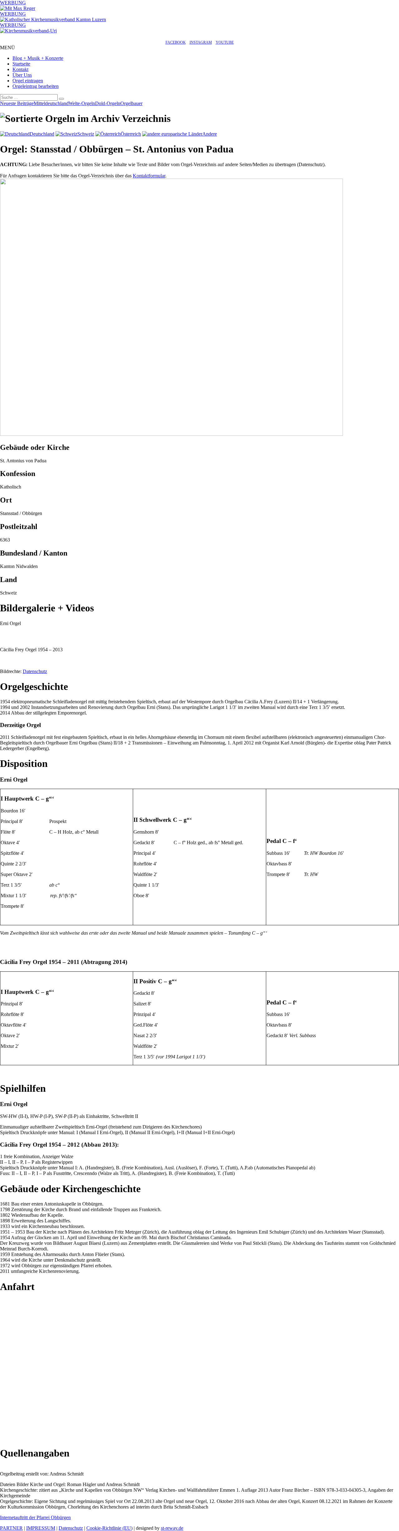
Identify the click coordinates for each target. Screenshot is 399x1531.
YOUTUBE (225, 42)
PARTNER (11, 1528)
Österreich (131, 134)
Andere (209, 134)
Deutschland (42, 134)
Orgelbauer (131, 103)
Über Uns (22, 75)
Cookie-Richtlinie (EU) (109, 1528)
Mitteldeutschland (51, 103)
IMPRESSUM (40, 1528)
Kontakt (20, 69)
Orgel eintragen (27, 80)
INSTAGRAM (201, 42)
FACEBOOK (176, 42)
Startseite (21, 63)
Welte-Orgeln (82, 103)
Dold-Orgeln (107, 103)
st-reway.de (172, 1528)
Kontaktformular (149, 175)
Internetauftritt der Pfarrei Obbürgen (35, 1517)
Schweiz (85, 134)
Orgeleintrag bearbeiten (35, 86)
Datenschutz (35, 671)
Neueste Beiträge (17, 103)
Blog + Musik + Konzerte (37, 58)
